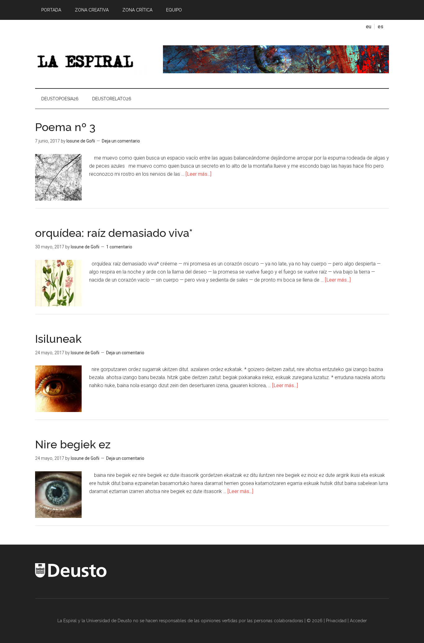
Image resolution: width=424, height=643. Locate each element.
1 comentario (119, 246)
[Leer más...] (198, 174)
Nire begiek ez (73, 444)
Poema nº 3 (65, 127)
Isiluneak (58, 338)
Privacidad (336, 620)
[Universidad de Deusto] (70, 575)
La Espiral (94, 59)
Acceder (358, 620)
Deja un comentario (121, 140)
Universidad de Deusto (109, 620)
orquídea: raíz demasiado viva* (114, 232)
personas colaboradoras (278, 620)
